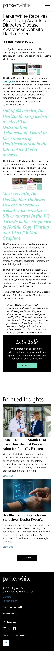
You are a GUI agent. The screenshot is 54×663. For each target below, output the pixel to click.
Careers (7, 596)
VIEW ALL (27, 558)
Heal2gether (9, 81)
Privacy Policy (10, 600)
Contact (27, 365)
